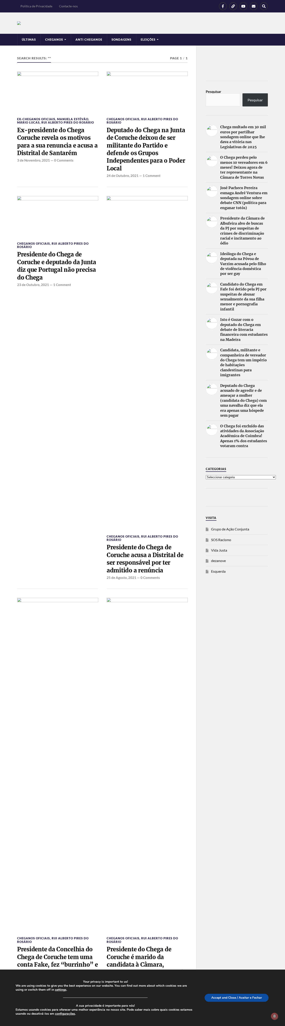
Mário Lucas (28, 122)
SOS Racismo (221, 540)
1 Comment (152, 176)
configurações (65, 1014)
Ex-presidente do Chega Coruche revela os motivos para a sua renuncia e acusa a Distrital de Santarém (57, 142)
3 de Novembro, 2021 (33, 160)
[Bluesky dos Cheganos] (233, 6)
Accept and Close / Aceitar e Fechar (236, 998)
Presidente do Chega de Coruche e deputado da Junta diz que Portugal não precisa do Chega (56, 266)
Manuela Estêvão (72, 119)
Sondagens (121, 39)
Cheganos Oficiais (123, 119)
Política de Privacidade (36, 6)
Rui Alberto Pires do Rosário (67, 122)
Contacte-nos (68, 6)
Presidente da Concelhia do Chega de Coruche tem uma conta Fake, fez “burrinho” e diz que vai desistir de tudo (57, 961)
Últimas (29, 39)
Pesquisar (213, 91)
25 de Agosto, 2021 (121, 578)
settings (60, 990)
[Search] (264, 6)
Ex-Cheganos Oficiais (36, 119)
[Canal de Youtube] (243, 6)
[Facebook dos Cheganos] (223, 6)
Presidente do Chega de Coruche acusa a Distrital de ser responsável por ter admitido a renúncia (145, 559)
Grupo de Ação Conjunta (230, 529)
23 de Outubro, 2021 (33, 285)
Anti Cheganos (88, 39)
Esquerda (218, 571)
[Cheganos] (142, 23)
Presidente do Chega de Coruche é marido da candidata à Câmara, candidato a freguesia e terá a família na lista (145, 965)
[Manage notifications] (274, 1016)
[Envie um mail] (254, 6)
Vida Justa (219, 550)
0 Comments (63, 160)
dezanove (218, 560)
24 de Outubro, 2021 (122, 176)
